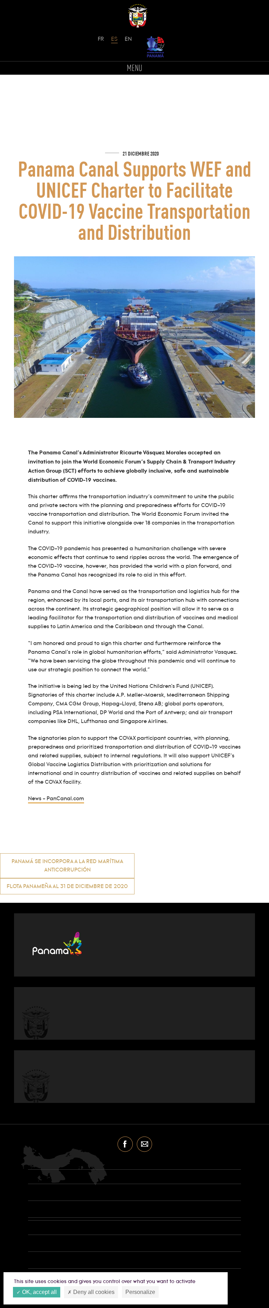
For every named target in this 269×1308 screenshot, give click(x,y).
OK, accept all (39, 1292)
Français (101, 42)
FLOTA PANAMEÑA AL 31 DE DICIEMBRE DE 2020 (67, 886)
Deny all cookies (93, 1292)
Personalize (140, 1292)
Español (115, 42)
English (128, 42)
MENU (134, 68)
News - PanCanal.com (56, 798)
